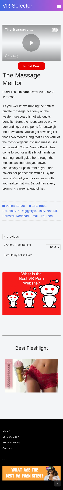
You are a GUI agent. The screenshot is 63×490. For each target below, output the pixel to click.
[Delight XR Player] (50, 30)
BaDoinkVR (10, 211)
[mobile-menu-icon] (59, 6)
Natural (52, 211)
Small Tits (37, 216)
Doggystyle (28, 211)
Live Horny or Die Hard (30, 253)
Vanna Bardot (15, 206)
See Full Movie (31, 66)
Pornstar (8, 216)
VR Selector (17, 5)
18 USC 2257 (10, 436)
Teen (49, 216)
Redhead (22, 216)
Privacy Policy (11, 442)
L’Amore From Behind (17, 243)
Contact (7, 448)
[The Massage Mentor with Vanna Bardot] (31, 43)
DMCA (6, 430)
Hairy (41, 211)
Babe (42, 206)
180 (34, 206)
